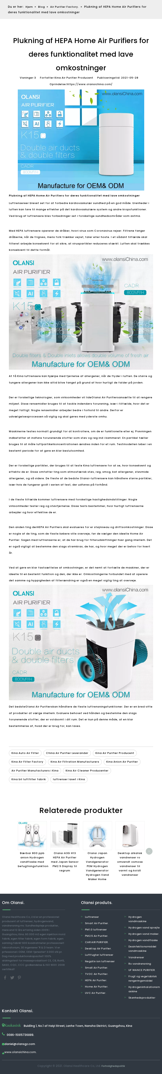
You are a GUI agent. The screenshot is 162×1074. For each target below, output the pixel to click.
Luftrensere (17, 203)
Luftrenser (92, 917)
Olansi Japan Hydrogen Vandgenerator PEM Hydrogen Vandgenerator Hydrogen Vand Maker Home (97, 866)
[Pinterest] (19, 977)
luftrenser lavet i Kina (69, 779)
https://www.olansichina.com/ (90, 84)
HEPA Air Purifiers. (50, 527)
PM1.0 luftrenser (96, 929)
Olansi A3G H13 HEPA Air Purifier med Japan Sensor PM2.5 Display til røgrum (65, 861)
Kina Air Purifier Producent (114, 753)
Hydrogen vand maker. (143, 934)
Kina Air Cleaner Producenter (87, 770)
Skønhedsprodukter (141, 998)
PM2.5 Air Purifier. (96, 936)
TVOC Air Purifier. (96, 974)
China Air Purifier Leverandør (67, 753)
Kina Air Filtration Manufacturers (75, 762)
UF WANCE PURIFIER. (141, 970)
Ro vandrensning (139, 964)
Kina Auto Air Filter (25, 753)
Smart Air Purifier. (97, 923)
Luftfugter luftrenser (99, 955)
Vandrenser (136, 957)
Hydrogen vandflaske (143, 940)
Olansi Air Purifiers (105, 397)
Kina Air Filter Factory (27, 762)
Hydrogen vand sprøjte (144, 927)
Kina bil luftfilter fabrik (28, 779)
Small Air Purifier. (96, 968)
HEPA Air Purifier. (96, 980)
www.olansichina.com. (20, 1052)
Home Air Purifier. (96, 986)
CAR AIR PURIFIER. (96, 942)
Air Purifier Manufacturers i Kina (34, 770)
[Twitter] (12, 977)
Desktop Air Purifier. (98, 948)
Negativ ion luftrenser (100, 961)
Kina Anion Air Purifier (122, 762)
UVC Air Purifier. (95, 993)
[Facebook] (5, 977)
